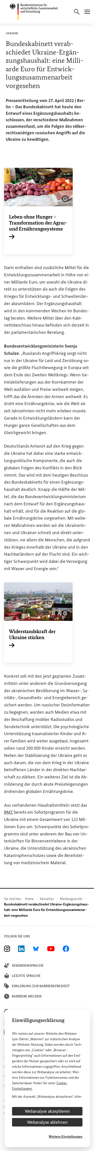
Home (29, 899)
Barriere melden (27, 996)
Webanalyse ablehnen (47, 1122)
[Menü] (87, 12)
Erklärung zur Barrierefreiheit (41, 986)
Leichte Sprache (26, 976)
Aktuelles (47, 899)
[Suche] (76, 12)
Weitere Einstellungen (65, 1136)
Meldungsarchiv (71, 899)
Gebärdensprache (28, 965)
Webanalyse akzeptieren (47, 1111)
